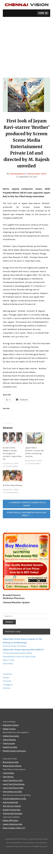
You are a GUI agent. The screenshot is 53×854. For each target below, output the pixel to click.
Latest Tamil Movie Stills (13, 780)
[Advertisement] (26, 49)
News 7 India (8, 660)
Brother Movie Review (12, 485)
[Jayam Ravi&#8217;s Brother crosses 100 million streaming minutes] (35, 438)
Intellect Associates (11, 736)
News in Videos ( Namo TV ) (14, 828)
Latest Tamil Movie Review (13, 784)
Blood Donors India (11, 762)
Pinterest (7, 681)
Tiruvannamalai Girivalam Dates (17, 653)
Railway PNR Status (10, 820)
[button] (43, 13)
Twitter (6, 677)
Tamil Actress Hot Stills (12, 792)
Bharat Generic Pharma (12, 766)
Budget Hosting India (11, 810)
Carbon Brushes (9, 740)
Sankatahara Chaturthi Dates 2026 (19, 656)
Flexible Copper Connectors (14, 751)
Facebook (7, 674)
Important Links (12, 632)
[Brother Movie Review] (12, 475)
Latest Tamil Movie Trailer (13, 788)
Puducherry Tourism (11, 725)
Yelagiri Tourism (9, 729)
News (43, 173)
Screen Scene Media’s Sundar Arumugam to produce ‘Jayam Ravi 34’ (12, 453)
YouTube (6, 688)
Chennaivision (17, 173)
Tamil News (8, 663)
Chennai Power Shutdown (14, 646)
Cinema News (33, 173)
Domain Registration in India (14, 799)
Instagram (8, 684)
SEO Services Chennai (12, 806)
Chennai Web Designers (12, 813)
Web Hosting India (10, 802)
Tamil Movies (8, 777)
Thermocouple (9, 743)
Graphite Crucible (10, 747)
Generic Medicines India (12, 824)
